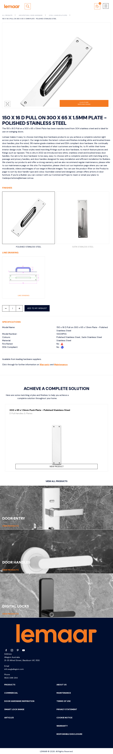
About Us (62, 684)
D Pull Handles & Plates (58, 15)
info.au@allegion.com (14, 669)
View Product (56, 466)
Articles (9, 717)
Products (9, 684)
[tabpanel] (56, 437)
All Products (7, 15)
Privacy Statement (67, 709)
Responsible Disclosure (69, 734)
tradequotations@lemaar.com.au (17, 178)
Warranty (45, 364)
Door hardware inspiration (19, 701)
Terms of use (64, 701)
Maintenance (61, 364)
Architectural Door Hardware (31, 15)
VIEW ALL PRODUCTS (56, 481)
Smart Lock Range (14, 709)
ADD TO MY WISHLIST (37, 308)
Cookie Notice (64, 717)
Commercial (11, 693)
